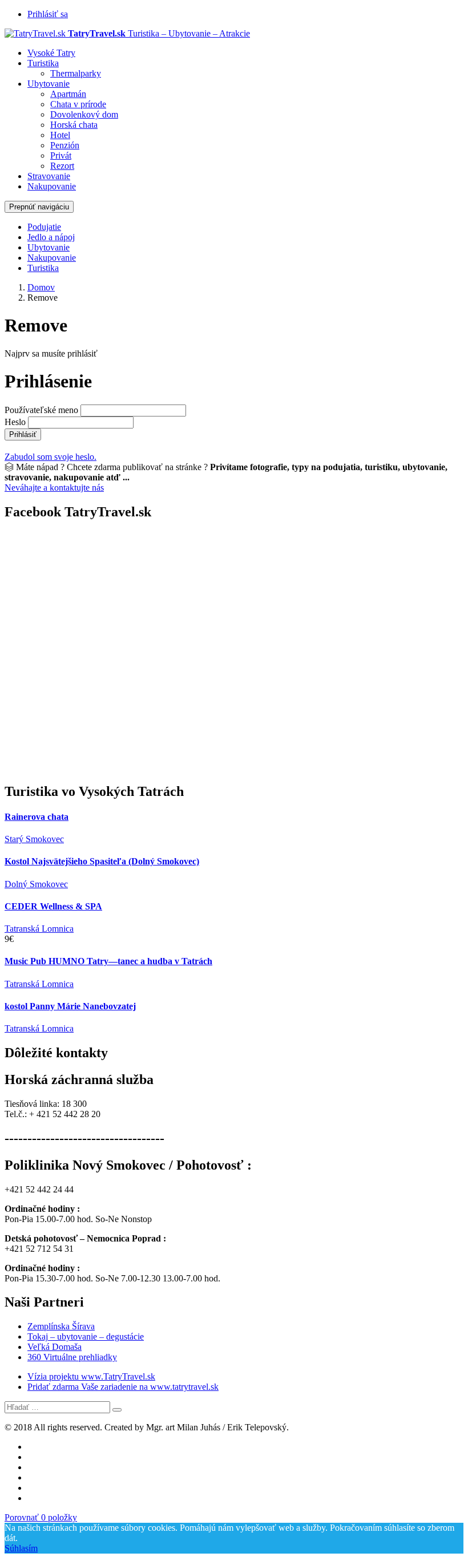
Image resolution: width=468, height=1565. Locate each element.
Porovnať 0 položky (41, 1517)
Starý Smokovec (34, 839)
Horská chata (74, 125)
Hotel (60, 135)
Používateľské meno (41, 410)
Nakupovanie (51, 186)
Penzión (64, 145)
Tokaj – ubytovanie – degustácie (85, 1336)
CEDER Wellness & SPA (53, 906)
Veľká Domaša (54, 1347)
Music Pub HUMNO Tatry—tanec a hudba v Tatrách (108, 961)
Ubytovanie (48, 83)
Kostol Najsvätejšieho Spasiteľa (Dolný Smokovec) (102, 861)
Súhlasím (21, 1548)
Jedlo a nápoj (51, 237)
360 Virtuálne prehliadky (72, 1357)
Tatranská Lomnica (39, 928)
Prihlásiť (23, 434)
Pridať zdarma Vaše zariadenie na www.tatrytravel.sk (123, 1387)
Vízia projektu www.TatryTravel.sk (91, 1376)
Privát (60, 155)
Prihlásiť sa (47, 14)
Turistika (43, 63)
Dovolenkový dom (84, 114)
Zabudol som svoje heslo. (50, 457)
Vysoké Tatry (51, 53)
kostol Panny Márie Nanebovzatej (70, 1006)
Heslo (15, 422)
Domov (41, 287)
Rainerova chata (36, 817)
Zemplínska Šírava (61, 1326)
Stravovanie (48, 176)
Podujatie (44, 227)
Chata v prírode (78, 104)
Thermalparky (75, 73)
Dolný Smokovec (36, 884)
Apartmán (68, 94)
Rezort (62, 166)
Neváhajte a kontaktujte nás (54, 487)
